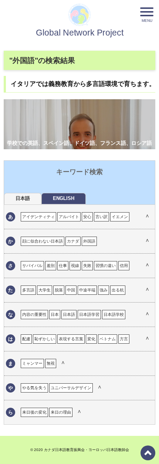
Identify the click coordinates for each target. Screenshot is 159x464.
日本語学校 (114, 314)
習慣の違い (105, 265)
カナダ (73, 241)
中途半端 (87, 290)
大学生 (44, 290)
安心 (87, 216)
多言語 (28, 290)
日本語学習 (89, 314)
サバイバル (32, 265)
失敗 (87, 265)
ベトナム (107, 339)
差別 (51, 265)
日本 (55, 314)
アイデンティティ (38, 216)
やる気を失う (34, 387)
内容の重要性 (34, 314)
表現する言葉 (71, 339)
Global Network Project (80, 32)
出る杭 (118, 290)
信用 (124, 265)
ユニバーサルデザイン (71, 387)
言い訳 (101, 216)
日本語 (69, 314)
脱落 (59, 290)
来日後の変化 (34, 412)
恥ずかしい (44, 339)
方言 (124, 339)
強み (103, 290)
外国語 (89, 241)
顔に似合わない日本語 (42, 241)
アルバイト (69, 216)
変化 (91, 339)
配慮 (26, 339)
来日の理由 (61, 412)
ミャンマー (32, 363)
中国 (71, 290)
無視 (51, 363)
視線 (75, 265)
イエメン (120, 216)
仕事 (63, 265)
